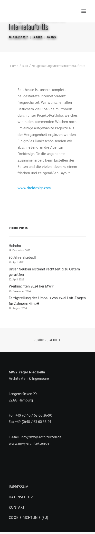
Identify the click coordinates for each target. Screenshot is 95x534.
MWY (53, 37)
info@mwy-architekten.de (41, 437)
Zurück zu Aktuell (47, 340)
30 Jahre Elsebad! (22, 258)
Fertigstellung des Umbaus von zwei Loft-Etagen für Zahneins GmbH (47, 301)
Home (14, 66)
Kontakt (17, 508)
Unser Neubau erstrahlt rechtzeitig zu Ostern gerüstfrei (44, 272)
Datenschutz (21, 497)
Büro (39, 37)
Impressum (18, 487)
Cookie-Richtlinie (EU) (28, 518)
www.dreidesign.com (34, 188)
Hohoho (15, 246)
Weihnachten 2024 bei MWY (31, 286)
